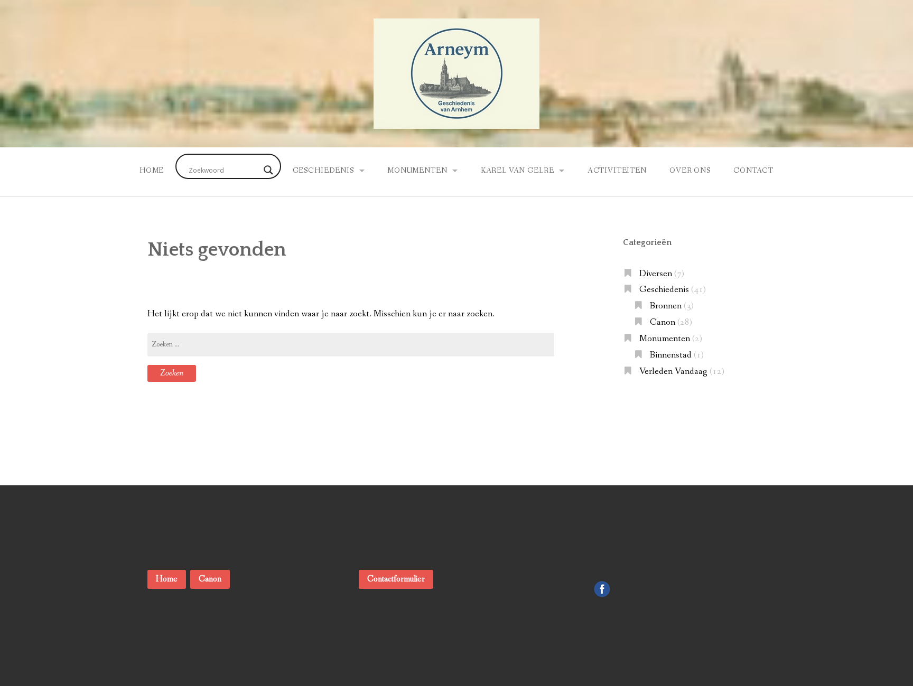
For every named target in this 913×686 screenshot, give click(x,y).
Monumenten (417, 170)
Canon (662, 322)
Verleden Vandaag (673, 371)
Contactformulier (396, 579)
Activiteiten (617, 170)
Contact (753, 170)
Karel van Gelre (517, 170)
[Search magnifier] (268, 170)
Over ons (690, 170)
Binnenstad (671, 355)
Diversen (655, 274)
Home (151, 170)
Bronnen (666, 306)
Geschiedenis (323, 170)
